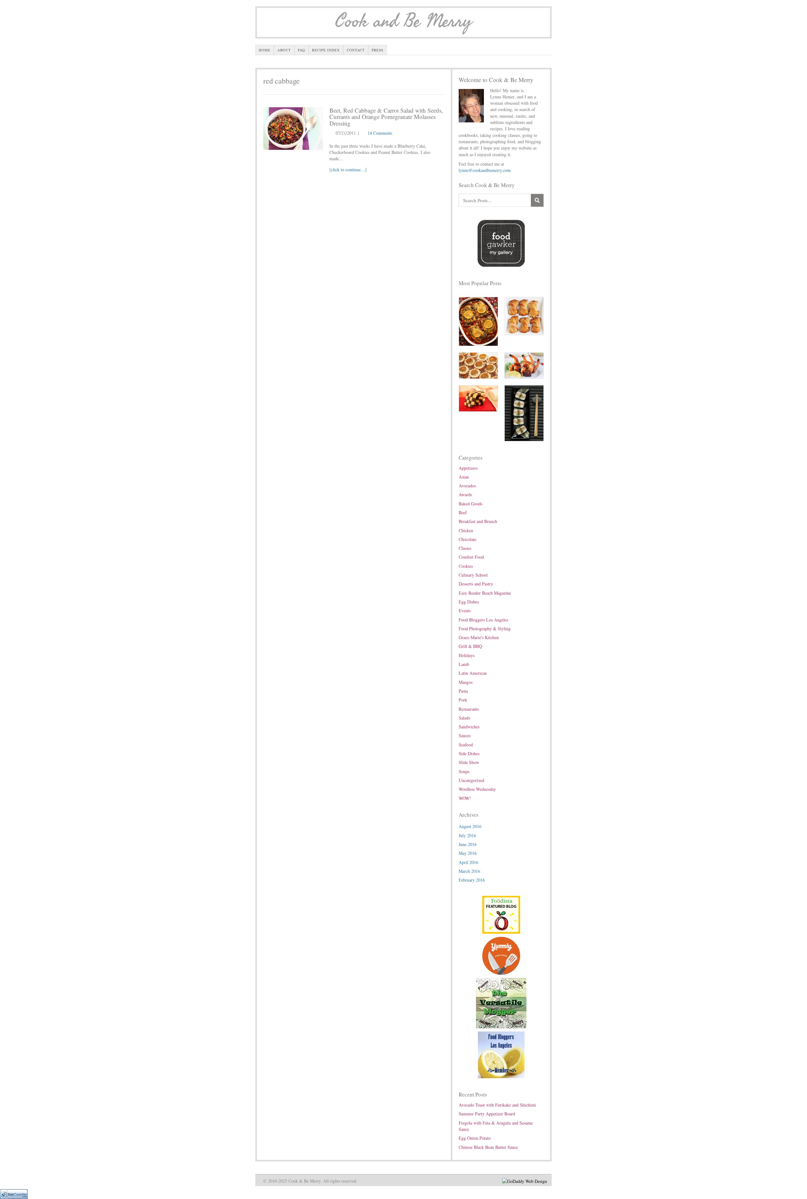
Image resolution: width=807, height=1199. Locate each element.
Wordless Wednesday (477, 789)
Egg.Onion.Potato (475, 1138)
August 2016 (470, 826)
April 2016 (468, 862)
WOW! (465, 798)
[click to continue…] (348, 170)
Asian (464, 477)
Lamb (464, 664)
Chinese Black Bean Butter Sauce (488, 1147)
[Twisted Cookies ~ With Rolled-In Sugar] (524, 315)
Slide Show (469, 762)
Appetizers (468, 468)
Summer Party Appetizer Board (487, 1114)
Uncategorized (471, 780)
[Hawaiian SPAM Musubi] (524, 412)
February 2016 (472, 880)
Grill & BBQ (470, 646)
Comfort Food (471, 557)
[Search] (537, 200)
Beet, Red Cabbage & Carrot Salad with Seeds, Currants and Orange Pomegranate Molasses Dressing (386, 116)
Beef (463, 512)
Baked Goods (470, 504)
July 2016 (467, 835)
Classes (465, 548)
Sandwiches (469, 727)
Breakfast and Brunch (478, 521)
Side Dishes (469, 753)
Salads (464, 718)
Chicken (466, 530)
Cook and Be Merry (403, 21)
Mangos (466, 682)
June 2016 (468, 844)
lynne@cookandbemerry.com (485, 170)
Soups (464, 771)
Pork (463, 700)
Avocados (467, 486)
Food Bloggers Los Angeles (483, 620)
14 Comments (380, 133)
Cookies (466, 566)
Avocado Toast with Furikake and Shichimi (497, 1105)
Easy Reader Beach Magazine (485, 593)
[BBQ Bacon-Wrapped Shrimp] (524, 365)
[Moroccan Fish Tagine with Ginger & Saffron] (478, 321)
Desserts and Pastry (476, 584)
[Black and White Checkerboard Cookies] (478, 398)
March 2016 (469, 871)
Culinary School (473, 575)
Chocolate (467, 539)
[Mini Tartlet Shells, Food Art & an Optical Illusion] (478, 365)
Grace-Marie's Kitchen (479, 637)
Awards (465, 494)
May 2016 (468, 853)
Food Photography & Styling (485, 629)
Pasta (463, 691)
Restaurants (469, 709)
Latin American (473, 673)
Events (465, 611)
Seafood (466, 745)
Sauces (465, 735)
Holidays (466, 655)
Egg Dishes (469, 602)
